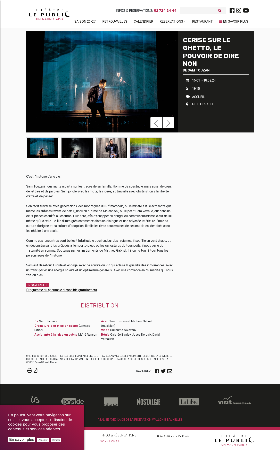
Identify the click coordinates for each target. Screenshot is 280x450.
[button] (156, 122)
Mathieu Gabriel (141, 321)
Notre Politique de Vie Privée (173, 436)
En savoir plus (21, 439)
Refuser (56, 440)
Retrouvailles (114, 21)
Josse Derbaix (141, 334)
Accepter (43, 440)
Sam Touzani (199, 70)
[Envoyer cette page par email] (169, 371)
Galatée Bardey (120, 334)
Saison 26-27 (85, 21)
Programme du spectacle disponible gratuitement (61, 290)
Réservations (171, 21)
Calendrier (143, 21)
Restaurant (202, 21)
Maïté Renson (87, 334)
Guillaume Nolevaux (123, 330)
